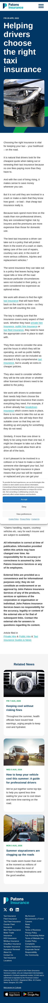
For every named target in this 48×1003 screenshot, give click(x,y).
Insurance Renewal (12, 949)
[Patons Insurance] (13, 6)
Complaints (30, 944)
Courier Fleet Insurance (9, 925)
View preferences (24, 514)
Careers (28, 921)
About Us (7, 952)
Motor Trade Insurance (9, 934)
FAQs (27, 927)
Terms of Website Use (34, 938)
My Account (30, 916)
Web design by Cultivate (12, 988)
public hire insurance (26, 326)
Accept (24, 499)
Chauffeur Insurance (12, 944)
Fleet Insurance (10, 919)
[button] (41, 6)
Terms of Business (33, 930)
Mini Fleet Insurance (12, 930)
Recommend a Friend (34, 919)
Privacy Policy (25, 519)
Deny (24, 507)
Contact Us (35, 519)
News (27, 924)
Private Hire (10, 636)
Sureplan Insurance (12, 947)
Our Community (32, 955)
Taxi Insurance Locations (10, 959)
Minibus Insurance (11, 941)
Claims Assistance (32, 947)
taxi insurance (11, 301)
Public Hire (25, 636)
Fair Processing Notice (34, 935)
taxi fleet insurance (14, 330)
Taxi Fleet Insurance (12, 921)
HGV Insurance (10, 938)
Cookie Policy (14, 519)
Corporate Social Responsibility (32, 950)
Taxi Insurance (10, 916)
